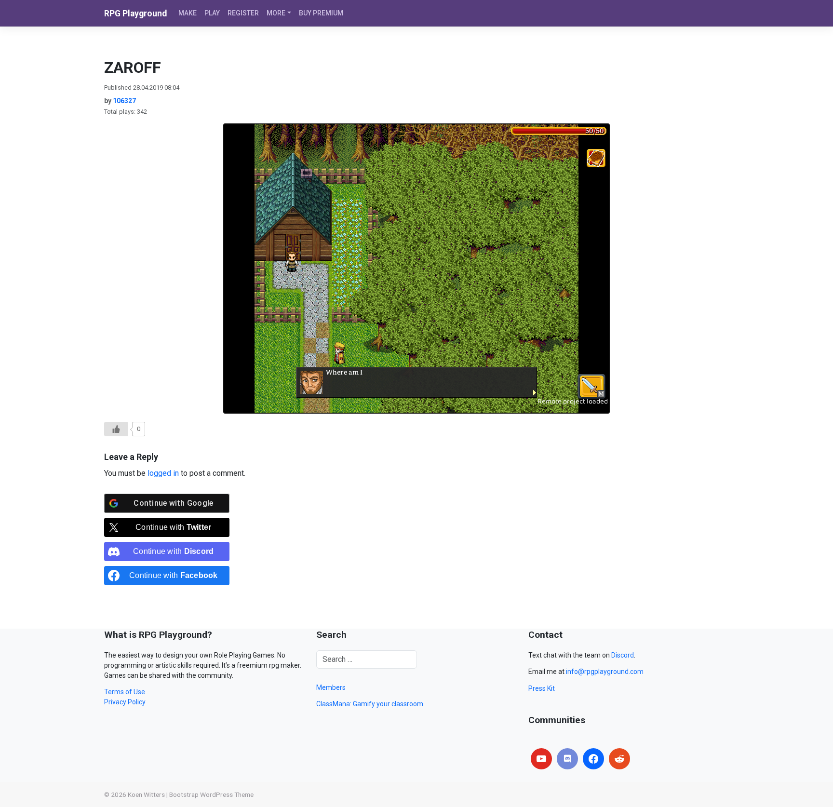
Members (331, 687)
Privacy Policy (125, 702)
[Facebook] (593, 759)
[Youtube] (541, 759)
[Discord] (567, 759)
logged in (163, 473)
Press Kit (541, 688)
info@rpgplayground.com (605, 671)
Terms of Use (124, 692)
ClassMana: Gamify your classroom (369, 704)
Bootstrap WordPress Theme (211, 794)
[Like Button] (116, 429)
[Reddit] (619, 759)
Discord (622, 655)
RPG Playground (135, 13)
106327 (124, 101)
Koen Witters (146, 794)
